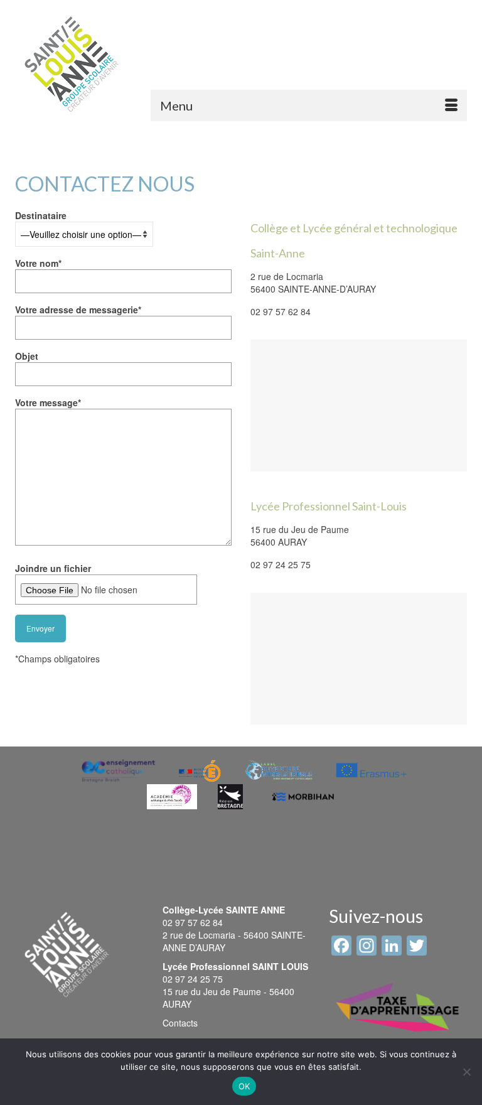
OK (244, 1086)
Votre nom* (38, 263)
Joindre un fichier (53, 568)
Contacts (180, 1022)
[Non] (466, 1071)
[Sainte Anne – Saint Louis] (71, 64)
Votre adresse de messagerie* (78, 309)
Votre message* (48, 402)
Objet (26, 356)
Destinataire (41, 215)
